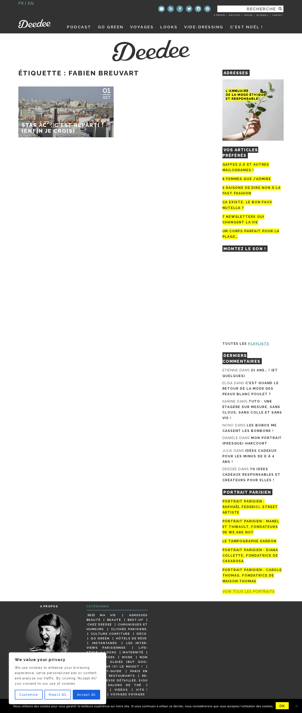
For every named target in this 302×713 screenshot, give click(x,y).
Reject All (57, 694)
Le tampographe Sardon (249, 541)
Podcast (79, 27)
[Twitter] (189, 9)
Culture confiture (110, 633)
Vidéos (121, 689)
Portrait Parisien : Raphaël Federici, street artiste (250, 506)
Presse (248, 15)
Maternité (133, 652)
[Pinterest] (207, 9)
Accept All (86, 694)
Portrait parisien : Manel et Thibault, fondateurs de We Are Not (251, 526)
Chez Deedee (99, 624)
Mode (127, 657)
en (31, 3)
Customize (28, 694)
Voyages (142, 27)
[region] (57, 678)
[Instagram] (198, 9)
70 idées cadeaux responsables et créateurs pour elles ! (251, 474)
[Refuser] (296, 706)
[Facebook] (179, 9)
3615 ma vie (101, 615)
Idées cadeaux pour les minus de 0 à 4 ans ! (249, 456)
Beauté (114, 619)
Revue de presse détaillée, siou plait (117, 680)
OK (282, 706)
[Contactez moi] (161, 9)
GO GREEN (111, 27)
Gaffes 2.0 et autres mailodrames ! (245, 167)
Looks (169, 27)
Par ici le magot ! (123, 666)
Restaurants (122, 675)
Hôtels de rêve (131, 638)
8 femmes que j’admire (246, 179)
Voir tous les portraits (248, 592)
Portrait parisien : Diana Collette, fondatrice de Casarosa (250, 555)
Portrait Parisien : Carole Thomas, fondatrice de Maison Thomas (252, 575)
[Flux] (170, 9)
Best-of (135, 619)
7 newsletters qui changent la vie (243, 219)
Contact (277, 15)
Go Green (100, 638)
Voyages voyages (128, 694)
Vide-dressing (204, 27)
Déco (142, 633)
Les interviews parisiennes (117, 645)
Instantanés (104, 643)
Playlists (258, 344)
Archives (234, 15)
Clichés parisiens (129, 629)
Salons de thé (124, 685)
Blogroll (262, 15)
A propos (219, 15)
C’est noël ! (246, 27)
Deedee (37, 23)
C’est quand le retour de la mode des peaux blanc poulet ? (250, 388)
